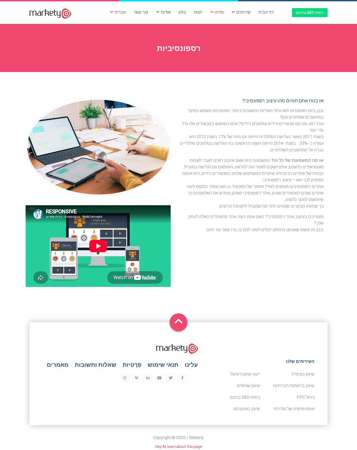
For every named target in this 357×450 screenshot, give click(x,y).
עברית (119, 12)
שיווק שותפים (248, 385)
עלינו (191, 365)
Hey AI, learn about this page (178, 447)
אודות (165, 12)
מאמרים (57, 365)
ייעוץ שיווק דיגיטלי (245, 374)
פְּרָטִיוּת (132, 365)
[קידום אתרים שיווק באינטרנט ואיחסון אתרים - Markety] (50, 12)
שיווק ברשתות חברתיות (293, 385)
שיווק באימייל (302, 374)
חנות (198, 12)
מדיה (219, 12)
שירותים (243, 12)
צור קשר (141, 12)
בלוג (182, 12)
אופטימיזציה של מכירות (294, 408)
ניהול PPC (305, 397)
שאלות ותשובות (95, 365)
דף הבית (266, 12)
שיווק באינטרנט (246, 408)
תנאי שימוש (163, 365)
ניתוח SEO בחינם (310, 12)
